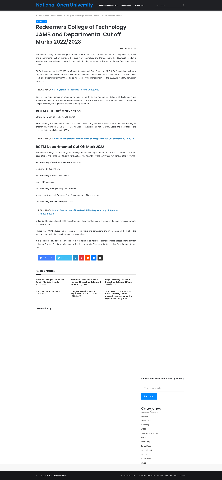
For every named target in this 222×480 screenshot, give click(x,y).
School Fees (126, 5)
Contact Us (141, 475)
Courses (144, 416)
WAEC (143, 463)
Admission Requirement (108, 5)
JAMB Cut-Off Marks (149, 433)
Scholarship (139, 5)
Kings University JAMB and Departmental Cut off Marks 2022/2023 (118, 282)
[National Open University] (65, 5)
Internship (145, 425)
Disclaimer (151, 475)
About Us (131, 475)
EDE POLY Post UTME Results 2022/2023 (49, 292)
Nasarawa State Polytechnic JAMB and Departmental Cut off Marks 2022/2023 (86, 282)
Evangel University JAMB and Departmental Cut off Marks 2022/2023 (84, 294)
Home (40, 16)
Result (143, 437)
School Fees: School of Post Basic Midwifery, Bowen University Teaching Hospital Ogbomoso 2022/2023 (118, 295)
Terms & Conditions (178, 475)
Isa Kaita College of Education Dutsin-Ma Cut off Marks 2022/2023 (50, 282)
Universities (146, 459)
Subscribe (149, 396)
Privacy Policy (162, 475)
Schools (144, 454)
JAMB (143, 429)
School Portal (49, 16)
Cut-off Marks (146, 420)
